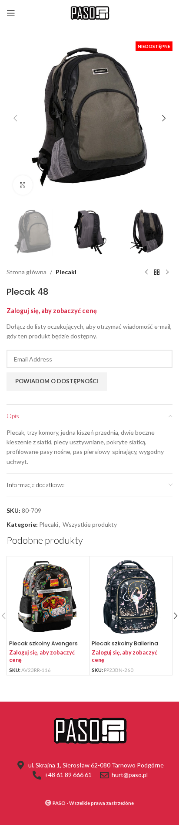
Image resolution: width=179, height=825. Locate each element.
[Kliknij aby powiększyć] (23, 185)
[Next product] (167, 272)
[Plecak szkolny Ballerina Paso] (130, 598)
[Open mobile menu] (11, 13)
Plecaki (66, 272)
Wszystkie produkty (90, 524)
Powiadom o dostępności (56, 381)
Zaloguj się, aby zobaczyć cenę (52, 310)
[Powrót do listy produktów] (157, 272)
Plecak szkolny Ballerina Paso (125, 647)
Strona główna (26, 272)
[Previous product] (146, 272)
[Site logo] (89, 12)
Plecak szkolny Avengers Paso (43, 647)
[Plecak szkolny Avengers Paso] (48, 598)
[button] (15, 118)
